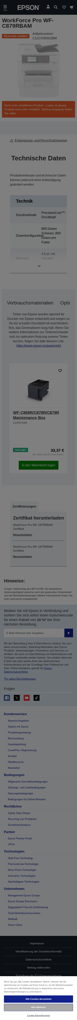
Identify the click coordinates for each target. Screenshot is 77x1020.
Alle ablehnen (38, 1007)
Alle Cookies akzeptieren (38, 999)
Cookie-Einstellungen (38, 1015)
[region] (38, 998)
